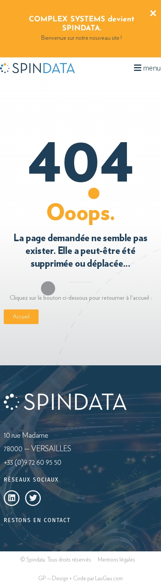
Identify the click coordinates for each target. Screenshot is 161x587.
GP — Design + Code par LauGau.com (80, 578)
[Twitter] (33, 498)
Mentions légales (116, 560)
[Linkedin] (11, 498)
